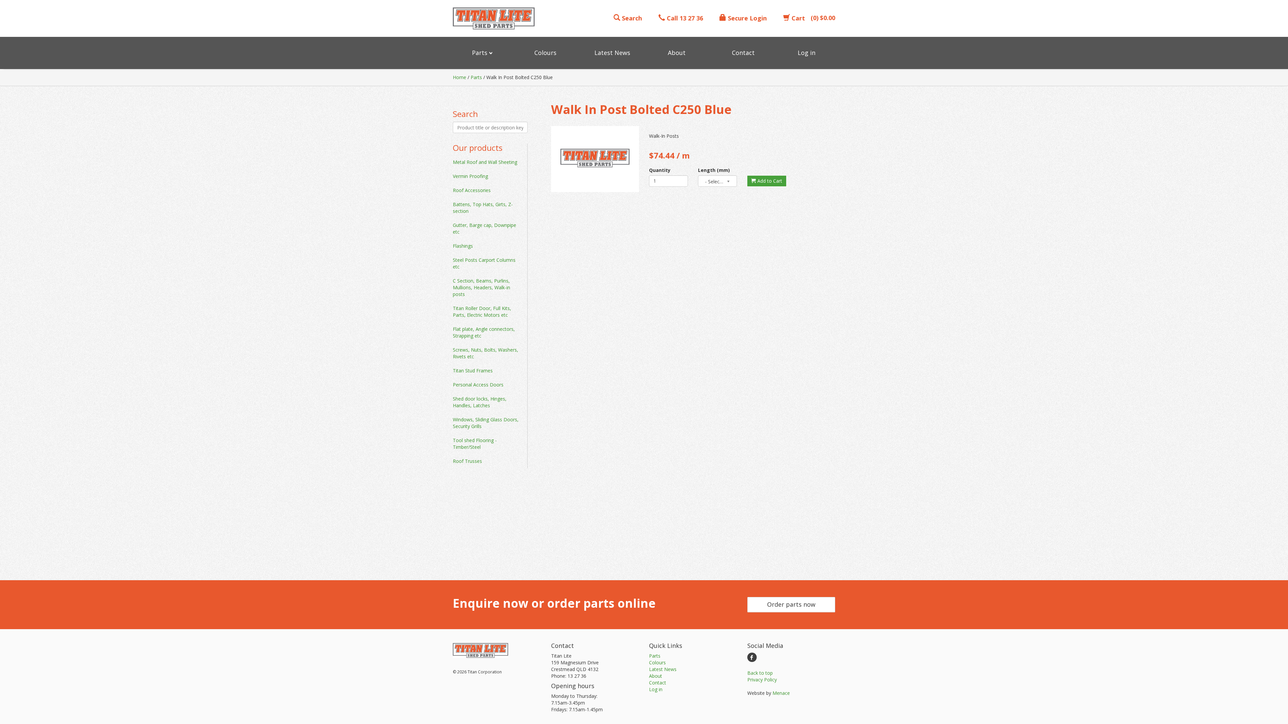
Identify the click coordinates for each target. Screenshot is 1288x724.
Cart (797, 18)
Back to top (760, 673)
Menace (781, 693)
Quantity (659, 170)
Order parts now (791, 604)
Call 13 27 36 (684, 18)
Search (631, 18)
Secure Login (746, 18)
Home (459, 77)
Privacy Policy (762, 679)
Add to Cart (769, 181)
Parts (476, 77)
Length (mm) (714, 170)
